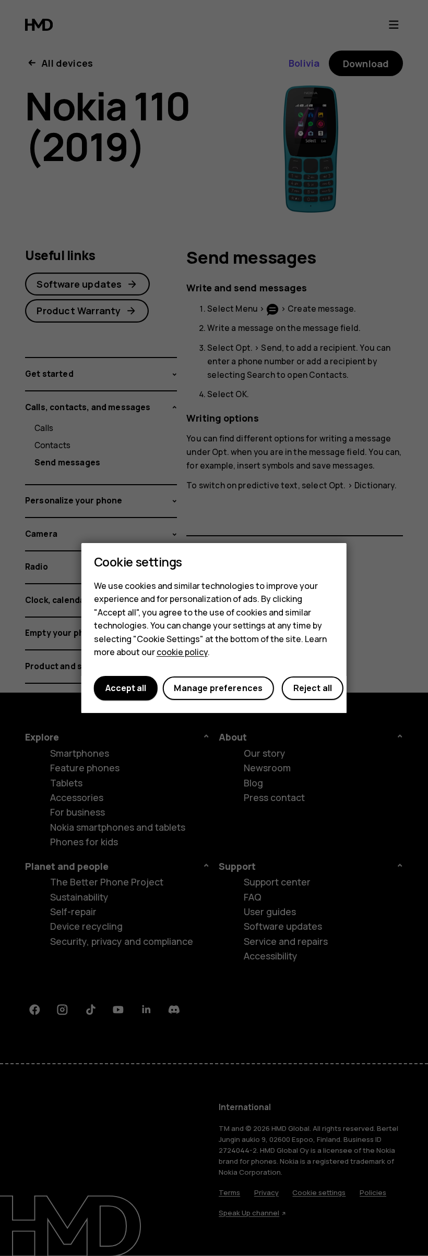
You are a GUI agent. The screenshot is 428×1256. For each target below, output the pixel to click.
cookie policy (182, 652)
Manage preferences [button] (218, 688)
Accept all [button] (125, 688)
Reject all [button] (312, 688)
